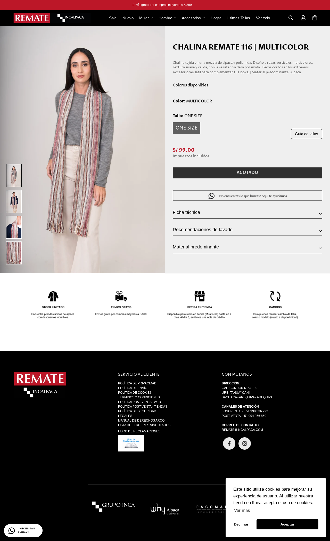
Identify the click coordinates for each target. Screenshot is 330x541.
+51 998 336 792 (256, 411)
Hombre (165, 18)
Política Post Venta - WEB (139, 402)
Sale (113, 18)
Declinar (241, 524)
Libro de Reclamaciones (139, 431)
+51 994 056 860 (254, 416)
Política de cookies (135, 392)
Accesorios (191, 18)
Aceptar (287, 524)
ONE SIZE (186, 128)
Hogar (216, 18)
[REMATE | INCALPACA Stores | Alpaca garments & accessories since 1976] (52, 18)
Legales (125, 416)
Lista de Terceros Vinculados (144, 425)
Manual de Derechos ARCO (141, 420)
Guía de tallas (306, 134)
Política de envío (132, 388)
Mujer (144, 18)
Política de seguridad (137, 411)
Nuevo (128, 18)
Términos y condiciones (139, 397)
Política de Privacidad (137, 383)
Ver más (242, 510)
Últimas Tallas (238, 18)
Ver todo (263, 18)
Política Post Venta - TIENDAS (142, 406)
